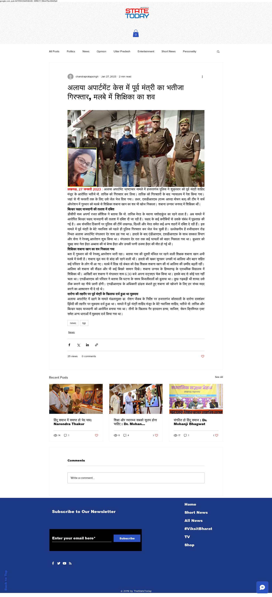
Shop (189, 545)
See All (219, 376)
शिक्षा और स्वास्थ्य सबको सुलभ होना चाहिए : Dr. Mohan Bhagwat (135, 422)
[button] (136, 33)
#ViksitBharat (198, 529)
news (73, 322)
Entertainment (146, 51)
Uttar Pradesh (122, 51)
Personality (189, 51)
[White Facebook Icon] (53, 563)
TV (187, 537)
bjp (84, 322)
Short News (169, 51)
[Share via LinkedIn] (87, 345)
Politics (71, 51)
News (86, 51)
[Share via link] (96, 345)
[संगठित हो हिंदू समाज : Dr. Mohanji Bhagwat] (196, 399)
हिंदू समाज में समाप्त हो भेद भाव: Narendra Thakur (73, 422)
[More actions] (202, 76)
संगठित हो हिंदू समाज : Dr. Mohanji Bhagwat (190, 422)
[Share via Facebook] (69, 345)
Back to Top (6, 580)
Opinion (101, 51)
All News (193, 521)
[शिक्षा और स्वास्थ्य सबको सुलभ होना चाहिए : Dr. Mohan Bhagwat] (136, 399)
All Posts (54, 51)
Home (190, 504)
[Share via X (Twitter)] (78, 345)
